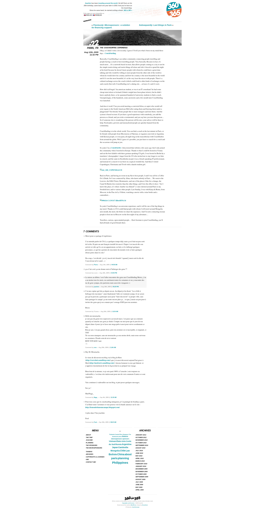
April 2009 (140, 490)
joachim (96, 286)
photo (120, 436)
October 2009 (141, 474)
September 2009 (142, 477)
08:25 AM (113, 422)
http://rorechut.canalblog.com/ (98, 360)
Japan (115, 447)
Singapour (126, 434)
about (128, 454)
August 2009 (140, 479)
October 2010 (141, 443)
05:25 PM (116, 286)
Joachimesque (135, 507)
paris (114, 458)
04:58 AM (114, 264)
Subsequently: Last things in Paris (155, 25)
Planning (89, 443)
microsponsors (116, 439)
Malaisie (125, 436)
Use (87, 459)
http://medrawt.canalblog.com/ (102, 363)
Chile (122, 450)
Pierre (96, 264)
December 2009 (141, 469)
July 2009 (139, 482)
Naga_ (96, 397)
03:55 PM (114, 273)
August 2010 (140, 448)
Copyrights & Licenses (95, 457)
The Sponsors (91, 445)
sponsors (125, 439)
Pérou (121, 434)
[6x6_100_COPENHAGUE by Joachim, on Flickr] (111, 170)
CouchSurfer (116, 147)
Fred (95, 422)
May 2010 (139, 456)
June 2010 (139, 453)
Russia (118, 444)
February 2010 (141, 464)
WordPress (133, 505)
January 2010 (141, 466)
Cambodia (123, 447)
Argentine (126, 444)
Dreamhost (145, 505)
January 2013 (141, 435)
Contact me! (91, 462)
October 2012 (141, 437)
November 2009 (142, 471)
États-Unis (121, 441)
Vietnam (112, 441)
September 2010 (142, 445)
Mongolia (115, 451)
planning (123, 458)
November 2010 (142, 440)
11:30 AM (113, 397)
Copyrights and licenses (128, 503)
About (88, 435)
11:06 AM (113, 347)
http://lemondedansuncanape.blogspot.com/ (102, 407)
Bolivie (113, 454)
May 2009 (139, 487)
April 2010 (140, 458)
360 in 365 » (128, 10)
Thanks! (89, 451)
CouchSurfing (110, 53)
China (120, 454)
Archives (89, 454)
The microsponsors (94, 448)
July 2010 (139, 450)
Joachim (88, 3)
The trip (89, 437)
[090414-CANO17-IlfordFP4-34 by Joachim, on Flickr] (113, 200)
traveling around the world (107, 3)
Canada (117, 434)
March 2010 (140, 461)
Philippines (120, 462)
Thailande (112, 434)
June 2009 (139, 484)
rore (95, 347)
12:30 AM (115, 311)
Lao (128, 450)
